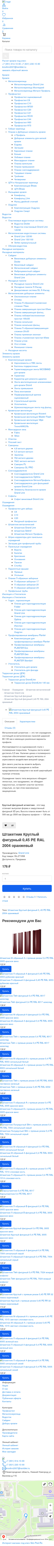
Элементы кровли (11, 356)
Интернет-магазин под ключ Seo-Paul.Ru (22, 1542)
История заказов (10, 1448)
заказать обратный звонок (15, 70)
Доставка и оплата (11, 1391)
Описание (10, 721)
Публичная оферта (11, 1398)
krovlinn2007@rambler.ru (14, 66)
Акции (5, 1385)
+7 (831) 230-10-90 (30, 63)
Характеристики (27, 721)
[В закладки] (5, 825)
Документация (9, 1394)
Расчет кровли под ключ (14, 60)
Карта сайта (8, 1435)
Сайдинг (6, 1420)
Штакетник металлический (38, 689)
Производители (9, 1432)
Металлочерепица (11, 1413)
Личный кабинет (10, 1445)
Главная (6, 689)
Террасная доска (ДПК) (13, 676)
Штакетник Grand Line (14, 692)
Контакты (6, 1401)
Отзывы (31, 896)
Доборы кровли (9, 1423)
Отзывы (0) (10, 727)
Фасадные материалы (13, 252)
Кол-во (5, 874)
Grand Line (23, 852)
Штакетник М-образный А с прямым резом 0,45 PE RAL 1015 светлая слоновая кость (25, 1324)
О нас (5, 1388)
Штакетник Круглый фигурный (18, 696)
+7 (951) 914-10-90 (11, 63)
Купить (27, 888)
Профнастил (8, 1410)
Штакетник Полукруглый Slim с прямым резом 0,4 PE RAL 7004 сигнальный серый (26, 1132)
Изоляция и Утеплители (14, 597)
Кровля (5, 77)
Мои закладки (9, 1451)
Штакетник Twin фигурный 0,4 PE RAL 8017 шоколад (26, 1001)
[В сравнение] (12, 825)
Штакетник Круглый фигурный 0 (23, 909)
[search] (5, 56)
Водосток (6, 217)
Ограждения (8, 505)
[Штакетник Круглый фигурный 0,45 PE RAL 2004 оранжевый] (30, 711)
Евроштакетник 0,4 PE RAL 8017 (16, 1193)
